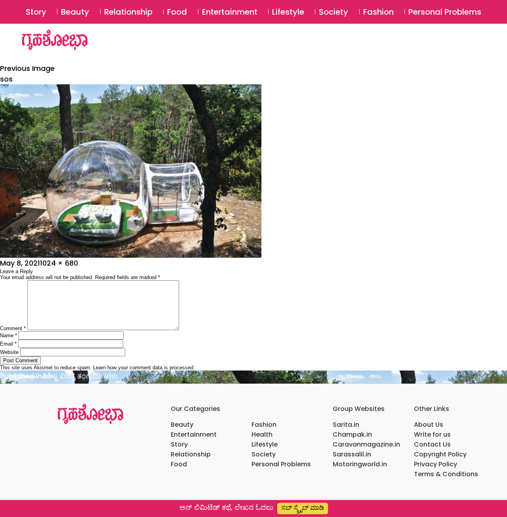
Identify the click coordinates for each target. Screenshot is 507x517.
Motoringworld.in (360, 464)
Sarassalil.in (352, 454)
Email (8, 344)
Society (333, 11)
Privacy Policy (435, 464)
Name (8, 335)
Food (177, 11)
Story (36, 11)
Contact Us (432, 444)
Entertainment (229, 11)
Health (262, 434)
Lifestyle (288, 11)
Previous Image (27, 68)
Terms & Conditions (446, 474)
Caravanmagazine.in (366, 444)
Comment (13, 328)
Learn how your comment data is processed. (144, 368)
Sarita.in (346, 424)
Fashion (378, 11)
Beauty (75, 11)
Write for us (432, 434)
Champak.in (352, 434)
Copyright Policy (440, 454)
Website (9, 352)
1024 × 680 (59, 263)
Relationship (128, 11)
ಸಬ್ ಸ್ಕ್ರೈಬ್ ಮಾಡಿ (302, 507)
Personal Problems (444, 11)
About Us (428, 424)
